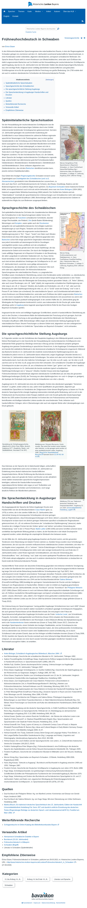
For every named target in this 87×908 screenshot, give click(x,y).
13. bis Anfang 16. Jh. (13, 879)
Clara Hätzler (40, 510)
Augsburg (20, 305)
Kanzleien (22, 218)
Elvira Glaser (10, 46)
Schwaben (9, 885)
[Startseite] (43, 4)
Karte (30, 11)
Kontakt (15, 16)
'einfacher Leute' (61, 614)
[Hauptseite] (4, 11)
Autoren (57, 11)
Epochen (11, 11)
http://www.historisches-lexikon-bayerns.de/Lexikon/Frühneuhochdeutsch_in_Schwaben (40, 862)
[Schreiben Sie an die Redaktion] (84, 38)
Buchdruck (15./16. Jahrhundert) (16, 839)
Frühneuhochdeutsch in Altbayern (16, 842)
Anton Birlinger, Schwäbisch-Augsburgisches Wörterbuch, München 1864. (32, 653)
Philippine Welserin (75, 588)
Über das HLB (68, 11)
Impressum (37, 903)
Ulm (29, 220)
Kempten (18, 223)
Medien (38, 11)
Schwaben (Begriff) (11, 845)
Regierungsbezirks (28, 176)
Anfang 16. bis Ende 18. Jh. (37, 879)
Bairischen (30, 168)
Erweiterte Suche (31, 32)
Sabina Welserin (66, 579)
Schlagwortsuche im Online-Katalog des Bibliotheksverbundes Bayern (30, 825)
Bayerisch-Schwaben (57, 187)
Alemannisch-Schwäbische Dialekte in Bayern (21, 837)
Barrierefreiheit (60, 903)
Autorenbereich (27, 903)
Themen (21, 11)
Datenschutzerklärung (48, 903)
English (6, 16)
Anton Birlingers (66, 189)
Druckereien (44, 223)
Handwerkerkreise (17, 622)
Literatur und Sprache (62, 879)
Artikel (48, 11)
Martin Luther (41, 529)
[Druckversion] (81, 38)
